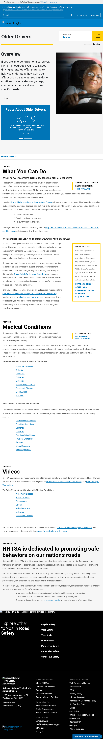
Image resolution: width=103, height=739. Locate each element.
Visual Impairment (23, 449)
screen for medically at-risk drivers (51, 531)
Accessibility (75, 686)
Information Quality (77, 697)
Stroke (19, 505)
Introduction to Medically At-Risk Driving (64, 481)
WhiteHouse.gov (76, 729)
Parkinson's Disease (24, 515)
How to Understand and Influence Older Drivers (31, 202)
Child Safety (47, 630)
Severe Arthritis (23, 497)
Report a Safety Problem (88, 15)
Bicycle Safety (48, 624)
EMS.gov (40, 728)
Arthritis (19, 370)
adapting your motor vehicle (31, 297)
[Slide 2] (26, 138)
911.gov (39, 731)
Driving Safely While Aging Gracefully (30, 274)
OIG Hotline (74, 718)
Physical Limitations (24, 439)
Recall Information (44, 694)
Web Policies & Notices (79, 683)
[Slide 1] (21, 138)
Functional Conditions (25, 435)
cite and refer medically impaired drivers (74, 527)
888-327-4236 (9, 702)
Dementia (20, 428)
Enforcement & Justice (46, 712)
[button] (97, 36)
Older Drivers (47, 640)
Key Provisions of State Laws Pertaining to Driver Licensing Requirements (85, 290)
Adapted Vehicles (82, 338)
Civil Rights (74, 711)
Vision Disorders (23, 508)
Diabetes (20, 377)
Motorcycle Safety (50, 646)
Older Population (82, 189)
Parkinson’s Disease (24, 388)
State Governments (45, 709)
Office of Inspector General (81, 715)
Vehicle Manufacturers (46, 705)
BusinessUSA (75, 722)
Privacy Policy (75, 694)
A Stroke (19, 395)
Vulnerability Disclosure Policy (82, 701)
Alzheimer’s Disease (24, 366)
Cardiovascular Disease (26, 420)
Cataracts (20, 374)
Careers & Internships (45, 686)
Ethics (72, 708)
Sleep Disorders (23, 446)
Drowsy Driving (82, 336)
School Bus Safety (50, 657)
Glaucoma (20, 381)
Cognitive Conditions (25, 424)
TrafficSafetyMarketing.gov (48, 724)
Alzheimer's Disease (24, 494)
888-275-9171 (9, 705)
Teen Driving (47, 635)
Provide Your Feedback (86, 736)
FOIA (71, 690)
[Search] (71, 15)
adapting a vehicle (52, 600)
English (96, 44)
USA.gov (73, 725)
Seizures (19, 442)
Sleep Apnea (21, 392)
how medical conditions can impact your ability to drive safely (30, 293)
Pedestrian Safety (50, 651)
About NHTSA (42, 683)
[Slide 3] (30, 138)
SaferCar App (42, 721)
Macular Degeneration (25, 384)
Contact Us (41, 690)
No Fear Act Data (77, 704)
